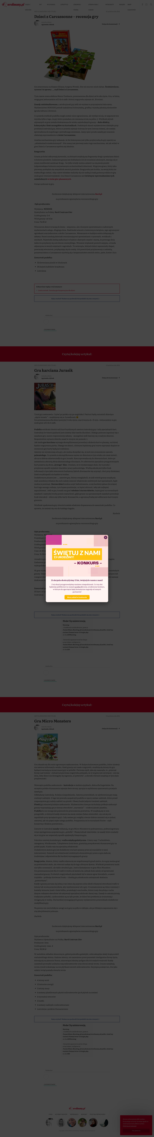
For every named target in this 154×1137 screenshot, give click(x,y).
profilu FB (79, 587)
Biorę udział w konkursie (77, 597)
